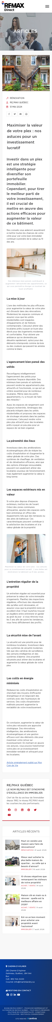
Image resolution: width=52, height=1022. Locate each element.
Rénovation (16, 98)
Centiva (32, 1018)
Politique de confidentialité (21, 1012)
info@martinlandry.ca (24, 982)
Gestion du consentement (32, 1014)
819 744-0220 (17, 979)
